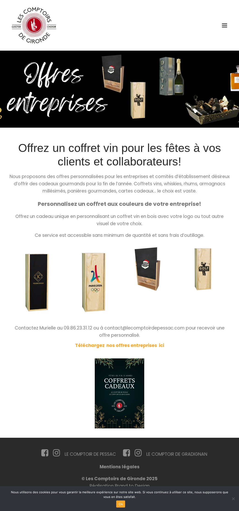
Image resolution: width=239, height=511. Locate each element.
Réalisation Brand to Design (120, 486)
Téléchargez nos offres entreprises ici (119, 345)
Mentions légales (120, 467)
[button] (224, 25)
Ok (121, 504)
